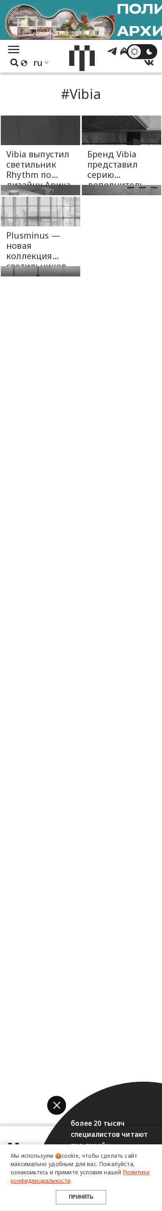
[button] (56, 1105)
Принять (81, 1197)
